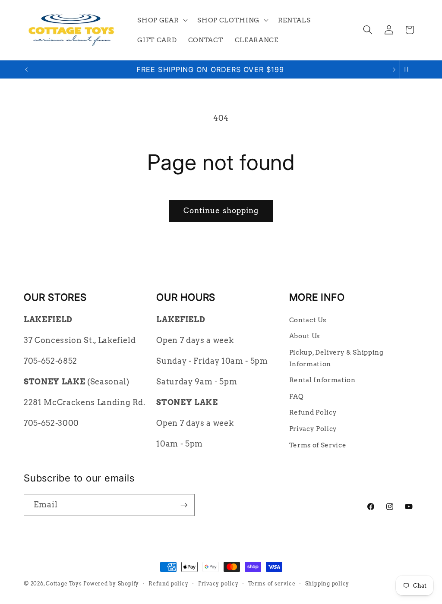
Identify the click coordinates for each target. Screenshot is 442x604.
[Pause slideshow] (408, 69)
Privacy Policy (313, 429)
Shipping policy (327, 583)
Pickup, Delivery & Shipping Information (336, 358)
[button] (162, 20)
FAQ (296, 396)
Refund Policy (313, 412)
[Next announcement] (394, 69)
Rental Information (322, 380)
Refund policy (168, 583)
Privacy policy (218, 583)
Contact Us (307, 320)
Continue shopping (221, 210)
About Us (304, 336)
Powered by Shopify (111, 583)
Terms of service (271, 583)
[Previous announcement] (26, 69)
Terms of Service (318, 445)
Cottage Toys (64, 583)
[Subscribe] (184, 505)
